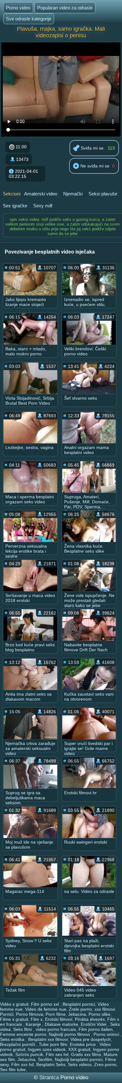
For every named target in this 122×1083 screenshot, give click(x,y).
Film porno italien (96, 1029)
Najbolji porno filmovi (70, 1034)
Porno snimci (107, 1034)
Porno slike (99, 1014)
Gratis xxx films (86, 1054)
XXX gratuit (79, 1049)
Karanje (34, 1024)
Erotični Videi (94, 1024)
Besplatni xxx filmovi (48, 1039)
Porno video (18, 7)
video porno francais (56, 1029)
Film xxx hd (22, 1064)
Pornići (6, 1014)
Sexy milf (42, 205)
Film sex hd (57, 1054)
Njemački (73, 193)
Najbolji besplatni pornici (79, 1059)
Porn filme (56, 1014)
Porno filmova (29, 1014)
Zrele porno (80, 1009)
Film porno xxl (45, 1004)
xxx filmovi (104, 1009)
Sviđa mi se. (92, 147)
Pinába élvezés (90, 1019)
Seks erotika (13, 1039)
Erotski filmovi (58, 1019)
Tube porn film (53, 1044)
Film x (37, 1019)
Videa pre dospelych (90, 1039)
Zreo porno (105, 1064)
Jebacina (77, 1014)
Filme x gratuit (14, 1019)
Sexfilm (45, 1059)
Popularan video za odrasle (65, 7)
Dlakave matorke (61, 1024)
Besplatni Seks (50, 1064)
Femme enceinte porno (23, 1034)
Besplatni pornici (79, 1004)
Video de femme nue (45, 1009)
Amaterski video (40, 193)
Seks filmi (23, 1029)
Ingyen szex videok (47, 1049)
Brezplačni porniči (18, 1044)
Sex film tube (13, 1069)
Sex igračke (15, 205)
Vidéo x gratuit (14, 1004)
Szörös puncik (29, 1054)
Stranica (49, 1077)
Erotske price (83, 1044)
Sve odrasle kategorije (28, 18)
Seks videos (80, 1064)
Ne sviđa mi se (94, 165)
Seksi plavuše (103, 193)
